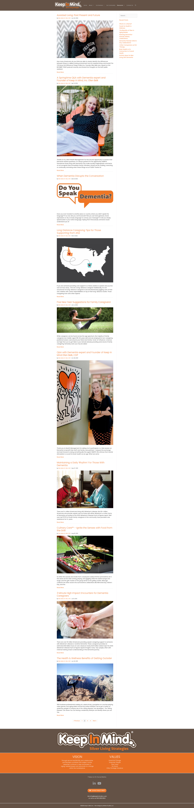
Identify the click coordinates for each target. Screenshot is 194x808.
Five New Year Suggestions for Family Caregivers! (84, 302)
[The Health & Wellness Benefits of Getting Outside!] (85, 701)
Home (85, 5)
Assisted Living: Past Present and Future (78, 15)
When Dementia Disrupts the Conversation (80, 176)
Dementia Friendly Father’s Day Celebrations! (128, 42)
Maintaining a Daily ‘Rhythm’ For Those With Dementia (80, 464)
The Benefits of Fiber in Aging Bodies (126, 31)
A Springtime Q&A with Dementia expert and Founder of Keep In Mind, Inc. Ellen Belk (81, 79)
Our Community (110, 5)
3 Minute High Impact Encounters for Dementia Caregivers (82, 594)
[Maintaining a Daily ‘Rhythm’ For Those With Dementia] (85, 508)
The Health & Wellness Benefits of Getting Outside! (84, 658)
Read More (60, 72)
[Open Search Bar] (135, 5)
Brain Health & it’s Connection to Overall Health (126, 51)
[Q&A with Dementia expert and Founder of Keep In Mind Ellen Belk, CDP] (85, 444)
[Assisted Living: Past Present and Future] (85, 57)
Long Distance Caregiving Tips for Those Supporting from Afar (79, 232)
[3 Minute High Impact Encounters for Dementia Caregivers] (85, 638)
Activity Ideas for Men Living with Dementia (126, 56)
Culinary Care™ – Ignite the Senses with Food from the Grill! (84, 529)
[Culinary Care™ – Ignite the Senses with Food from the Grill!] (85, 573)
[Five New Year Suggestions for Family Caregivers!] (85, 332)
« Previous (76, 721)
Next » (95, 721)
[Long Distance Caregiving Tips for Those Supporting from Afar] (85, 282)
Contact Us (129, 5)
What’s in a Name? (125, 24)
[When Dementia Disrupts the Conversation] (85, 210)
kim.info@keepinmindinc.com (97, 796)
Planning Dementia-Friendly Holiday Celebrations (126, 36)
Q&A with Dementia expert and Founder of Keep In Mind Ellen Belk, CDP (84, 354)
